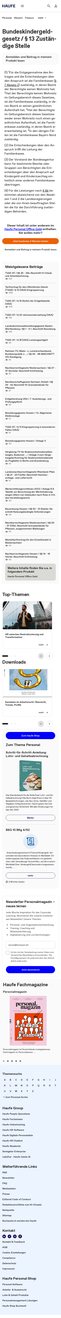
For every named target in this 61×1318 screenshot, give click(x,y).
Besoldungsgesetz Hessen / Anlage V (25, 440)
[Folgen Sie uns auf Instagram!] (15, 1236)
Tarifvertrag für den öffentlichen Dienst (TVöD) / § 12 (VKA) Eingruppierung (26, 288)
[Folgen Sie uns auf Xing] (9, 1236)
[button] (30, 241)
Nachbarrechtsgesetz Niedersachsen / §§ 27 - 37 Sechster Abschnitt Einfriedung (30, 369)
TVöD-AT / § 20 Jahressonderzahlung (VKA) (29, 314)
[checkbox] (7, 952)
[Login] (56, 6)
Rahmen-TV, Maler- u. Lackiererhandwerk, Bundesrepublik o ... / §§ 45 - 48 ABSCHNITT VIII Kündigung (29, 353)
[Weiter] (49, 656)
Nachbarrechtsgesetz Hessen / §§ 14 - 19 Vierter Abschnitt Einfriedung (27, 555)
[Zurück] (41, 656)
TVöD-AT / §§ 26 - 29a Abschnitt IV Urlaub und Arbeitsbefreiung (28, 274)
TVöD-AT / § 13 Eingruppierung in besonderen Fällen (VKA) (30, 428)
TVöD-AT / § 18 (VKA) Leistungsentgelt (26, 339)
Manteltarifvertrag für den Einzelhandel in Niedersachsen (28, 541)
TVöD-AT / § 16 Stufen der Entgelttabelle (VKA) (27, 302)
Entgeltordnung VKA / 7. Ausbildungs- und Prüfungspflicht (28, 400)
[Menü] (22, 6)
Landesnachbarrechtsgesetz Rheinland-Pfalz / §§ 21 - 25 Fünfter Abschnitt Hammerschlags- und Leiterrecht (30, 474)
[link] (7, 17)
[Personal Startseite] (9, 6)
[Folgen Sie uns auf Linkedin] (4, 1236)
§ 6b (46, 190)
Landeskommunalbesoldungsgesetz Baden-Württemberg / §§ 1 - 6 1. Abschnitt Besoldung (30, 327)
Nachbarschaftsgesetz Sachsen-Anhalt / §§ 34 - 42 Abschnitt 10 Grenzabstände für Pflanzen (29, 384)
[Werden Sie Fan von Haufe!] (20, 1236)
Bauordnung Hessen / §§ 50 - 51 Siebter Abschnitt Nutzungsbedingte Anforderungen (29, 510)
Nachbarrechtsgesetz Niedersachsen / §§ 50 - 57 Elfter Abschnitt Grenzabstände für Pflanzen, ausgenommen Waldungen (29, 525)
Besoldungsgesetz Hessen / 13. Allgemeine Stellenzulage (28, 414)
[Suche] (49, 6)
